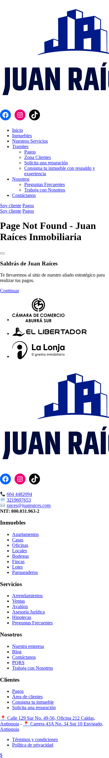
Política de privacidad (32, 744)
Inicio (17, 130)
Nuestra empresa (28, 646)
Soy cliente (10, 205)
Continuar (9, 290)
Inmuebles (22, 135)
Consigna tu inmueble (33, 702)
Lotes (17, 566)
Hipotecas (21, 617)
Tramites (20, 146)
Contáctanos (24, 195)
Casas (17, 539)
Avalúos (20, 606)
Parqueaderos (25, 572)
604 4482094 (19, 494)
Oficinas (20, 545)
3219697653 (19, 500)
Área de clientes (27, 696)
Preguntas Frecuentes (44, 184)
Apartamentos (25, 534)
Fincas (18, 561)
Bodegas (20, 556)
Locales (19, 550)
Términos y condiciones (35, 739)
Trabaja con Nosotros (44, 189)
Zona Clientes (37, 157)
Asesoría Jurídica (28, 611)
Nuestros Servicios (30, 141)
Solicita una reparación (46, 162)
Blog (16, 651)
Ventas (18, 601)
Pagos (30, 151)
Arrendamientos (27, 595)
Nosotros (20, 179)
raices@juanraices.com (29, 505)
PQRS (18, 662)
